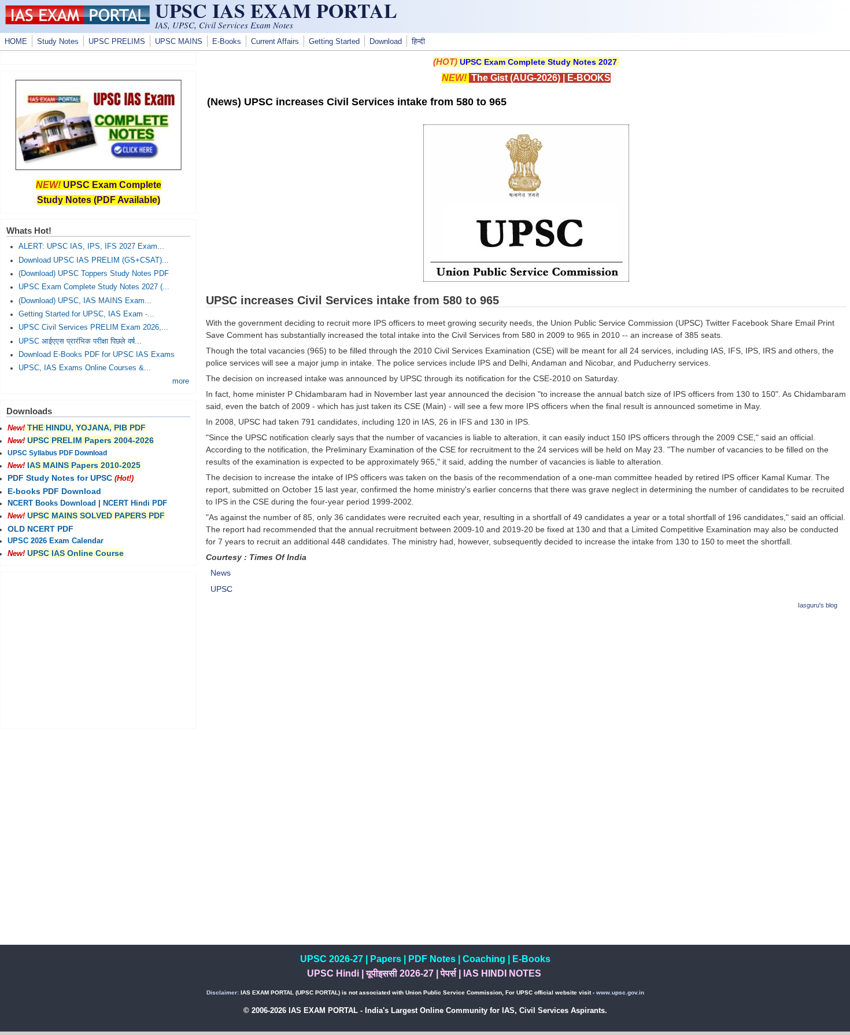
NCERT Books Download (52, 503)
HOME (16, 42)
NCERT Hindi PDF (135, 503)
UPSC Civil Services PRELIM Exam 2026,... (93, 327)
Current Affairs (275, 42)
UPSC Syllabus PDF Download (57, 453)
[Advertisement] (526, 702)
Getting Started (334, 42)
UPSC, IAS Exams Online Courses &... (85, 368)
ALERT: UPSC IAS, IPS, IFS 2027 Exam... (91, 246)
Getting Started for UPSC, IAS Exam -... (86, 314)
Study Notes (58, 42)
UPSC (221, 589)
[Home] (77, 21)
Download (385, 42)
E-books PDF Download (54, 491)
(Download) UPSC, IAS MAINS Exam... (85, 301)
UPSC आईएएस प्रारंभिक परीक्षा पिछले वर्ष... (80, 341)
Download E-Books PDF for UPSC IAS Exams (97, 355)
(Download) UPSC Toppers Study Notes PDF (94, 274)
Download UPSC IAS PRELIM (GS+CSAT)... (94, 260)
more (180, 381)
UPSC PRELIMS (116, 42)
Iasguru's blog (817, 605)
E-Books (226, 42)
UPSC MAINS (178, 42)
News (220, 572)
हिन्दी (418, 42)
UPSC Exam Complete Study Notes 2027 (538, 62)
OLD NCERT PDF (40, 528)
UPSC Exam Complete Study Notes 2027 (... (94, 287)
